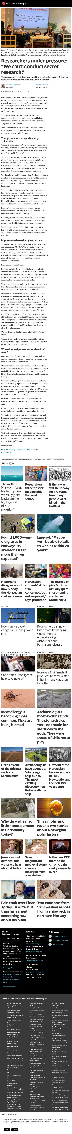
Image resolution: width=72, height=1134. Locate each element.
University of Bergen (58, 1080)
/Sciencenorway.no (60, 936)
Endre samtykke (9, 987)
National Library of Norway (15, 1058)
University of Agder (58, 1077)
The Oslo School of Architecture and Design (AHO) (59, 1052)
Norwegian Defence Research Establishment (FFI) (37, 1010)
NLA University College (14, 1075)
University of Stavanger (59, 1095)
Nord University (11, 1080)
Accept (7, 1129)
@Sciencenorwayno (60, 940)
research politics (9, 459)
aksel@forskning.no (34, 944)
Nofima (9, 1078)
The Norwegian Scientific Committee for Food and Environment (59, 1045)
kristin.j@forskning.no (34, 972)
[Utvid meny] (69, 3)
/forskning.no (58, 944)
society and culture (55, 459)
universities (40, 459)
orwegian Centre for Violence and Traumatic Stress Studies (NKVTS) (14, 1106)
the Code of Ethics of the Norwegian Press (12, 979)
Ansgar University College (14, 1003)
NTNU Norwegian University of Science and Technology (37, 1077)
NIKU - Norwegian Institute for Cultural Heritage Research (15, 1068)
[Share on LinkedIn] (9, 463)
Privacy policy (8, 968)
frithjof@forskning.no (34, 961)
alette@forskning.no (34, 951)
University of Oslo (57, 1087)
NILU (8, 1072)
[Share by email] (12, 463)
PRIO (31, 1091)
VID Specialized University (60, 1097)
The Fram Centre (57, 1012)
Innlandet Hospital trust (14, 1029)
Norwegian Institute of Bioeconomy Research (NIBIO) (36, 1026)
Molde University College (14, 1055)
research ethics (25, 459)
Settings (15, 1129)
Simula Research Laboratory (38, 1110)
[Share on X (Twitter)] (6, 463)
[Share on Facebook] (2, 463)
